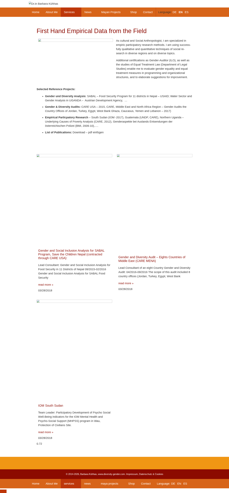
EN (181, 12)
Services (69, 12)
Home (35, 12)
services (69, 483)
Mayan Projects (111, 12)
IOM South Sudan (50, 405)
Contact (148, 12)
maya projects (109, 483)
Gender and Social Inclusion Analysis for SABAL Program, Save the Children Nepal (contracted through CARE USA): (71, 254)
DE (175, 12)
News (87, 12)
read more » (45, 284)
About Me (52, 12)
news (87, 483)
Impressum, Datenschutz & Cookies (144, 474)
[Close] (3, 491)
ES (186, 12)
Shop (133, 12)
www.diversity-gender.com (111, 474)
